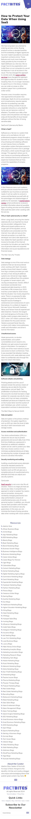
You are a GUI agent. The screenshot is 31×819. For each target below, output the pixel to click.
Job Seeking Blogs (9, 635)
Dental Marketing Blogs (11, 571)
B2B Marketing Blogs (10, 537)
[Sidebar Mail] (15, 780)
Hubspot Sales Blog (10, 619)
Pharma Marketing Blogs (11, 680)
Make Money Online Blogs (12, 647)
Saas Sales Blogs (9, 703)
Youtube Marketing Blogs (11, 759)
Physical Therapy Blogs (11, 683)
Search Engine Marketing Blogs (14, 714)
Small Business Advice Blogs (13, 719)
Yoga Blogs (6, 756)
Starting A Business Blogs (12, 733)
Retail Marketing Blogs (10, 700)
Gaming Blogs (8, 596)
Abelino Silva (7, 526)
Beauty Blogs (7, 540)
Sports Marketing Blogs (11, 731)
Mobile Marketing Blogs (11, 661)
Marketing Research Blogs (12, 655)
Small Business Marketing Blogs (14, 722)
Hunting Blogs (8, 621)
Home (3, 801)
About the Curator (15, 764)
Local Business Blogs (10, 641)
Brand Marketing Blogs (11, 546)
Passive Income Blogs (10, 677)
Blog (13, 801)
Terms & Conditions (11, 794)
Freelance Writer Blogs (11, 593)
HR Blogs (6, 616)
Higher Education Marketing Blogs (14, 607)
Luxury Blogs (7, 644)
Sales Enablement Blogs (11, 705)
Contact (27, 801)
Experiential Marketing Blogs (13, 582)
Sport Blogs (7, 728)
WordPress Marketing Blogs (12, 753)
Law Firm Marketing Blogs (12, 638)
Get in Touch (18, 801)
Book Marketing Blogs (10, 543)
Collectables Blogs (9, 565)
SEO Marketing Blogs (10, 717)
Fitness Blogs (7, 591)
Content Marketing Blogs (11, 568)
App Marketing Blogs (10, 535)
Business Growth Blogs (11, 549)
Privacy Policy (21, 794)
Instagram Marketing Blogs (12, 630)
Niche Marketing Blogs (10, 669)
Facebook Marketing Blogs (12, 585)
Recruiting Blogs (8, 694)
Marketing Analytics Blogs (12, 649)
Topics (23, 801)
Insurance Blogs (8, 633)
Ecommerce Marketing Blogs (13, 577)
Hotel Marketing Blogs (10, 613)
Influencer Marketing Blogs (12, 624)
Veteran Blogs (8, 742)
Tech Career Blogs (9, 739)
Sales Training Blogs (10, 711)
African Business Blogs (11, 529)
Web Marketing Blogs (10, 747)
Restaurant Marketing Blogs (12, 697)
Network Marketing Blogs (12, 666)
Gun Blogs (6, 602)
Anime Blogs (7, 532)
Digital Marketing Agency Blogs (14, 574)
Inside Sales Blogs (9, 627)
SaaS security (6, 484)
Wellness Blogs (8, 750)
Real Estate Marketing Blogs (12, 691)
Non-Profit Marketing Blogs (12, 672)
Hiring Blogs (7, 610)
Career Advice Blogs (10, 557)
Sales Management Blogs (12, 708)
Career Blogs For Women (11, 560)
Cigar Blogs (7, 563)
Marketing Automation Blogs (13, 652)
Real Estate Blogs (9, 689)
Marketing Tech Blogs (10, 658)
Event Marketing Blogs (11, 579)
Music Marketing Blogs (11, 663)
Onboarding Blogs (9, 675)
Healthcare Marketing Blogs (12, 605)
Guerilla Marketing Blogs (11, 599)
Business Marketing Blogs (12, 554)
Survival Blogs (8, 736)
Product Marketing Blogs (11, 686)
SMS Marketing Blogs (10, 725)
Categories (8, 801)
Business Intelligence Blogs (12, 551)
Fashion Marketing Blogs (11, 588)
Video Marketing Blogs (11, 745)
